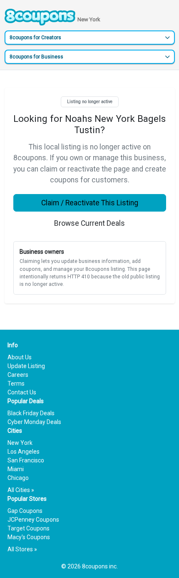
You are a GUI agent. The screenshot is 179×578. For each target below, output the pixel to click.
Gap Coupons (24, 510)
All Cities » (20, 490)
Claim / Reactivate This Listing (89, 203)
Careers (17, 374)
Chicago (18, 478)
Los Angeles (23, 451)
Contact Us (21, 392)
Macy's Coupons (28, 537)
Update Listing (26, 366)
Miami (15, 469)
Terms (16, 383)
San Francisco (25, 460)
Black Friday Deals (31, 413)
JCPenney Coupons (33, 519)
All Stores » (22, 549)
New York (19, 442)
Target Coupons (28, 528)
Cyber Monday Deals (34, 422)
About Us (19, 357)
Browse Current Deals (89, 223)
